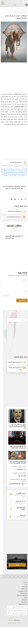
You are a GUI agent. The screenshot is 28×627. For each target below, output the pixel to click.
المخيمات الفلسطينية (22, 591)
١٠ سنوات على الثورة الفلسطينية (17, 484)
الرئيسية (25, 582)
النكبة (26, 584)
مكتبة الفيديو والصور (23, 604)
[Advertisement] (14, 79)
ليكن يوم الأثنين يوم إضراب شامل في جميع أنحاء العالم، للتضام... (18, 447)
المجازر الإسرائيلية (23, 593)
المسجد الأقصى (24, 589)
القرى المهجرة (24, 587)
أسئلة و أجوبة (24, 602)
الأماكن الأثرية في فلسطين (22, 595)
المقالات (25, 598)
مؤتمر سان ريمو (22, 476)
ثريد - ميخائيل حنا (21, 469)
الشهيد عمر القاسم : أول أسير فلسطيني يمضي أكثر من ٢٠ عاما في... (18, 426)
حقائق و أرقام (24, 600)
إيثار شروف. (10, 620)
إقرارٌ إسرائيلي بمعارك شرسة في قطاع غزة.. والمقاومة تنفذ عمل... (18, 462)
